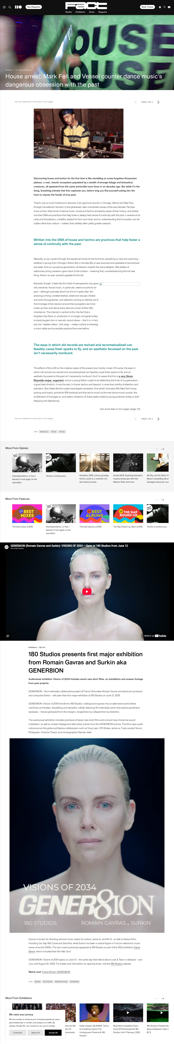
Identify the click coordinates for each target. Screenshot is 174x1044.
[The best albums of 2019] (94, 513)
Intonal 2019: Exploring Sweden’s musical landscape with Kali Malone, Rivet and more (128, 478)
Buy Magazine (33, 7)
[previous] (157, 449)
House (53, 431)
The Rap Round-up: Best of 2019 (127, 526)
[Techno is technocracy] (61, 462)
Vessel (62, 431)
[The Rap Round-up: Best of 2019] (128, 513)
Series (91, 12)
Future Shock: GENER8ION (56, 971)
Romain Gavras (61, 981)
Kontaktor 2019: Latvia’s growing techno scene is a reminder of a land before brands (94, 478)
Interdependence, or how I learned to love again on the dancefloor (24, 479)
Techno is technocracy (56, 476)
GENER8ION (74, 981)
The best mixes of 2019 (22, 526)
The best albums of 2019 (90, 526)
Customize (17, 1032)
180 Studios (116, 963)
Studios (68, 12)
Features (8, 70)
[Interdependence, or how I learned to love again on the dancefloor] (27, 462)
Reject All (36, 1032)
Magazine (102, 12)
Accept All (53, 1032)
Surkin (37, 981)
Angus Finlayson (25, 70)
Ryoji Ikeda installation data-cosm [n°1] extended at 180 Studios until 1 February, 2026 (126, 1028)
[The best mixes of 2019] (27, 513)
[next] (162, 449)
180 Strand (18, 7)
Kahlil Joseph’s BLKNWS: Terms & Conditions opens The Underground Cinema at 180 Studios (94, 1030)
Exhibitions (80, 12)
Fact (43, 647)
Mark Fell (44, 431)
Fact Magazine (86, 5)
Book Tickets (147, 7)
